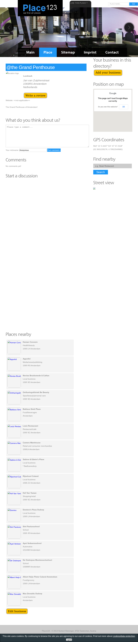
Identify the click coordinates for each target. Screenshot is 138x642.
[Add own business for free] (108, 71)
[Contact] (112, 52)
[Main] (30, 52)
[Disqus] (46, 217)
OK (123, 107)
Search (100, 172)
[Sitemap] (68, 52)
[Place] (48, 52)
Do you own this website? (108, 107)
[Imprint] (90, 52)
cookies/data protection (124, 636)
